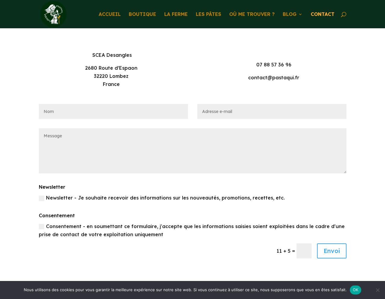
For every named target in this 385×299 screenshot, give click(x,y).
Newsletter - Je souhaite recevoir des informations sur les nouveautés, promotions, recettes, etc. (165, 198)
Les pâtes (208, 14)
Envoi (332, 251)
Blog (290, 14)
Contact (322, 14)
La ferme (176, 14)
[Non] (377, 290)
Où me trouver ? (252, 14)
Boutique (142, 14)
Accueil (110, 14)
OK (356, 289)
